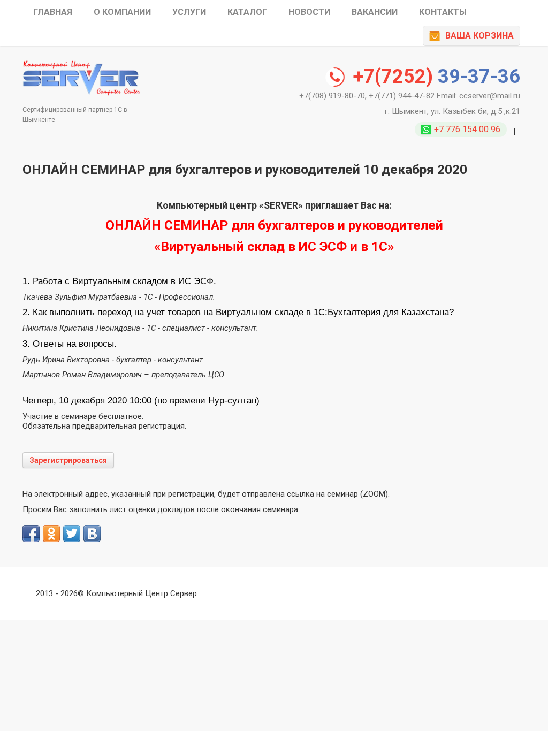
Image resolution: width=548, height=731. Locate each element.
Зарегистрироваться (68, 460)
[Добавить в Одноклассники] (51, 533)
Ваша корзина (479, 36)
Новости (309, 12)
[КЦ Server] (81, 77)
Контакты (443, 12)
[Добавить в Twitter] (71, 533)
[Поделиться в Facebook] (31, 533)
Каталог (247, 12)
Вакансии (375, 12)
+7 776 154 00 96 (467, 129)
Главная (52, 12)
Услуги (189, 12)
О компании (122, 12)
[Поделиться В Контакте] (92, 533)
